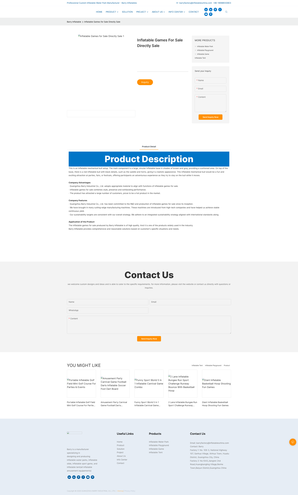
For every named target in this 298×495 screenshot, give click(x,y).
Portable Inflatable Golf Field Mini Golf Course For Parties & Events (81, 404)
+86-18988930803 (222, 3)
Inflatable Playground (213, 365)
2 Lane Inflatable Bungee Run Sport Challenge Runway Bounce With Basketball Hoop (182, 404)
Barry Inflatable (74, 22)
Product (227, 365)
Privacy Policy (130, 491)
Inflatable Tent (197, 365)
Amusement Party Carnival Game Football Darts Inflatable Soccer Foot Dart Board (114, 404)
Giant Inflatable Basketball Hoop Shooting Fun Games (215, 404)
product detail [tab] (149, 146)
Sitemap (120, 491)
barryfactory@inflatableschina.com (195, 3)
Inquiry (145, 82)
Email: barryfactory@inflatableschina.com (209, 443)
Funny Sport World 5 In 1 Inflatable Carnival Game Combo (146, 404)
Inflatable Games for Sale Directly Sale (102, 22)
